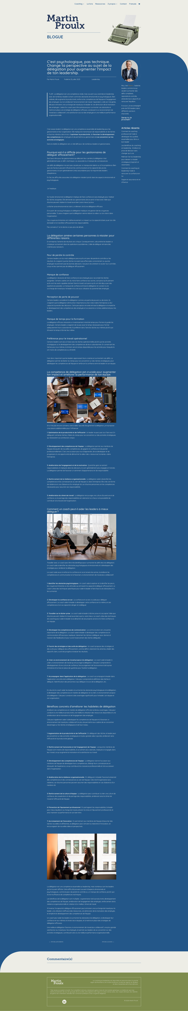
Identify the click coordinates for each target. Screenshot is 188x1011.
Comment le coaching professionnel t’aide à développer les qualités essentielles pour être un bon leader (130, 136)
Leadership (96, 79)
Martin (130, 86)
